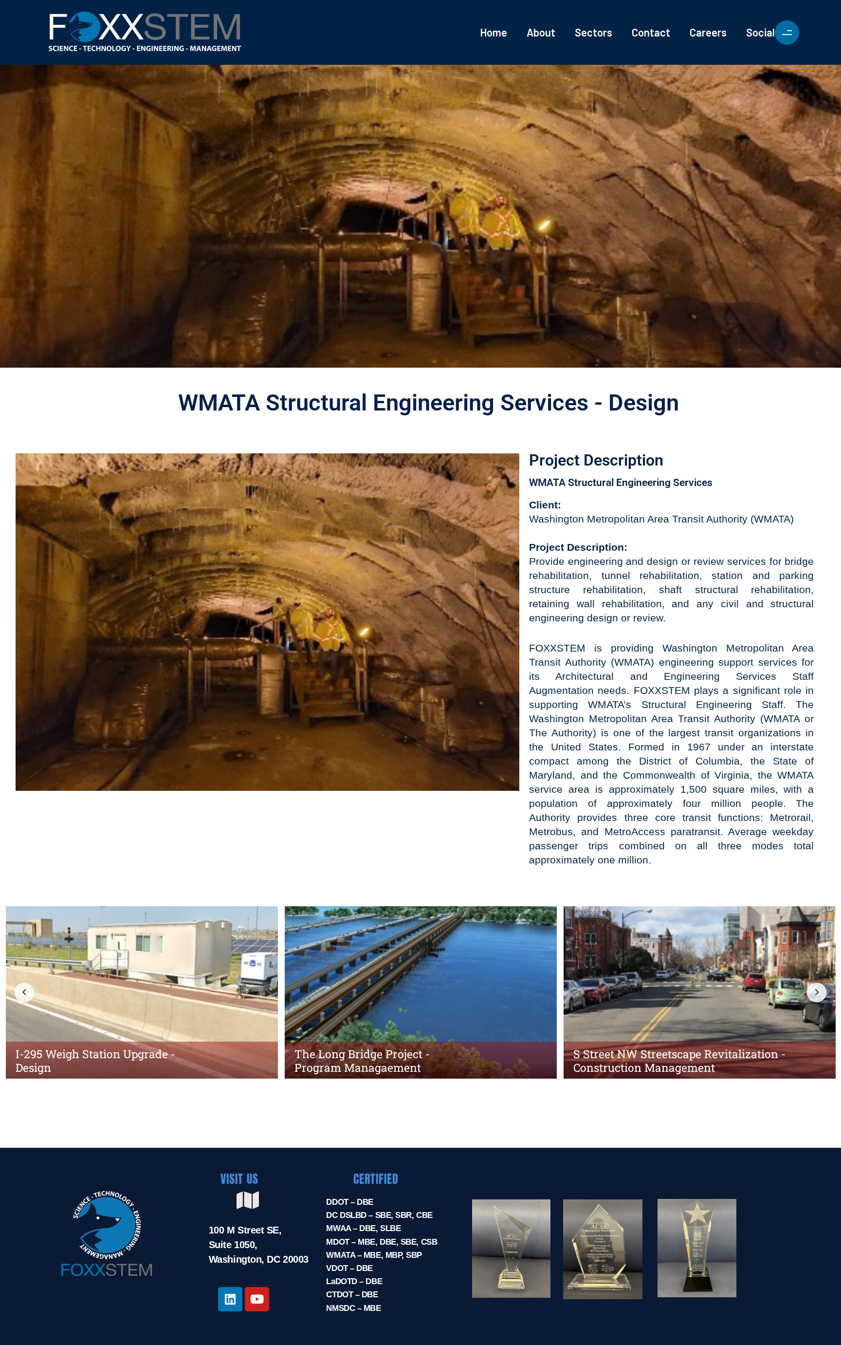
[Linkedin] (230, 1299)
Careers (708, 32)
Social (760, 32)
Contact (651, 32)
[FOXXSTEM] (189, 32)
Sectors (593, 32)
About (541, 32)
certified (376, 1179)
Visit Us (239, 1179)
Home (493, 32)
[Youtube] (257, 1299)
